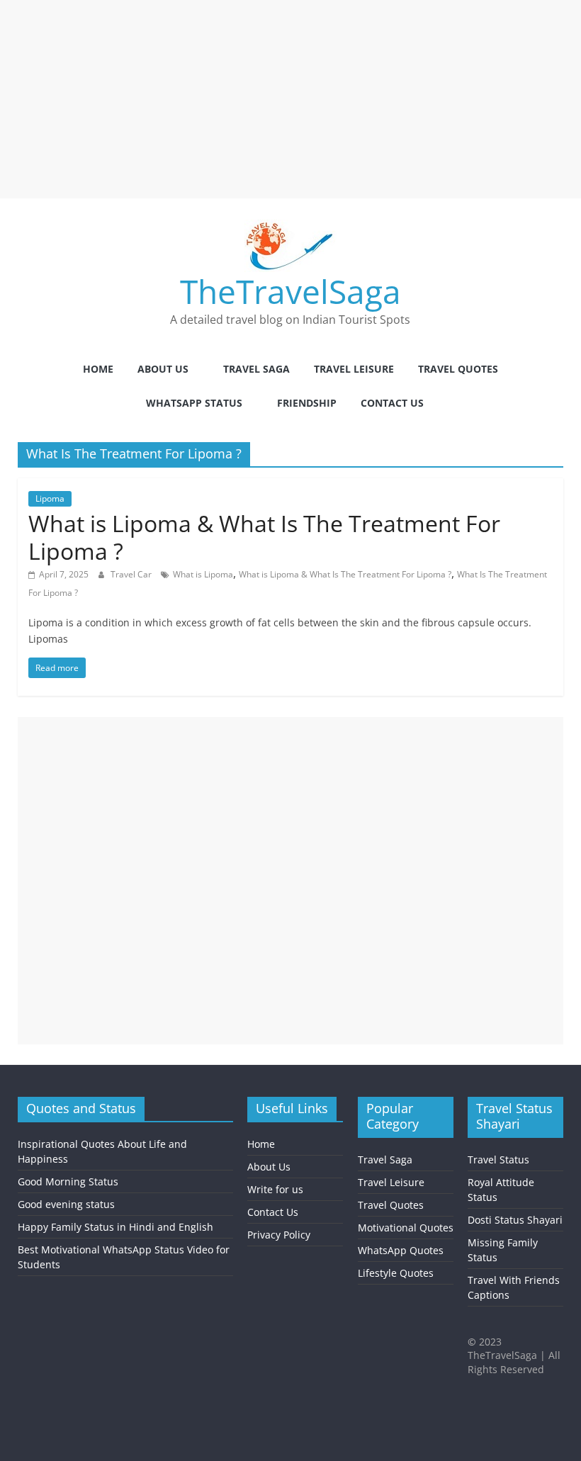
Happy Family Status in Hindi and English (115, 1227)
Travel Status (498, 1159)
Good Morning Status (68, 1181)
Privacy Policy (278, 1234)
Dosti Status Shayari (515, 1219)
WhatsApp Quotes (401, 1250)
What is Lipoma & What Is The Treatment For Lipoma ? (264, 536)
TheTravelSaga (290, 291)
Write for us (275, 1189)
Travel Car (132, 574)
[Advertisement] (290, 99)
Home (98, 369)
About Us (162, 369)
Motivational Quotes (405, 1227)
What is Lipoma (203, 574)
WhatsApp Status (194, 403)
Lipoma (49, 498)
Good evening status (66, 1204)
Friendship (307, 403)
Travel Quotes (458, 369)
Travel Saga (256, 369)
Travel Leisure (354, 369)
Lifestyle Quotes (396, 1273)
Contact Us (392, 403)
